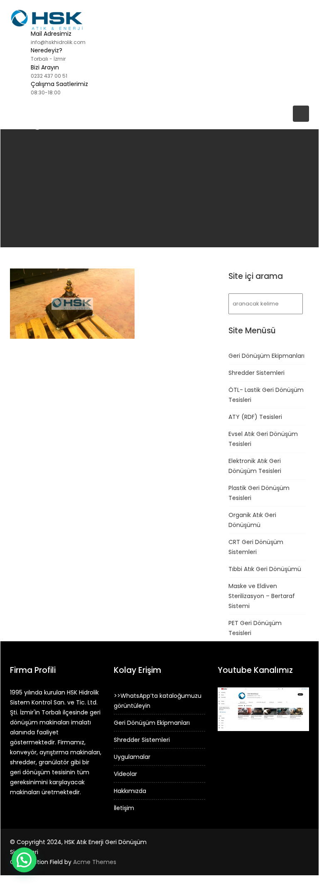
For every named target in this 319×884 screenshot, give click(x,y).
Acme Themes (94, 862)
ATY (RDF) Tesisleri (255, 417)
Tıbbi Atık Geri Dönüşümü (264, 569)
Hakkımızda (130, 791)
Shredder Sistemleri (256, 373)
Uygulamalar (132, 757)
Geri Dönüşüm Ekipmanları (266, 356)
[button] (24, 859)
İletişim (124, 808)
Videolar (125, 774)
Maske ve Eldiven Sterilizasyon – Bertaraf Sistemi (261, 596)
